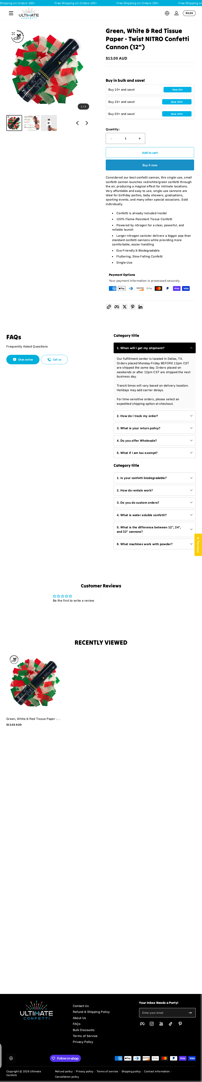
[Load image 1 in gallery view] (14, 123)
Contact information (157, 1071)
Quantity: (113, 129)
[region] (49, 79)
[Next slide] (87, 123)
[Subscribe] (190, 1012)
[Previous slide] (77, 123)
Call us (57, 359)
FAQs (76, 1024)
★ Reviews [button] (198, 545)
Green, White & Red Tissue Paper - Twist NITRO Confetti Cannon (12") (31, 719)
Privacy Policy (83, 1042)
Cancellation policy (67, 1076)
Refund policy (64, 1071)
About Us (79, 1018)
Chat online (25, 359)
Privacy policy (84, 1071)
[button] (167, 13)
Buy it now (149, 165)
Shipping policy (131, 1071)
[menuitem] (102, 1006)
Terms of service (107, 1071)
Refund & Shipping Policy (91, 1012)
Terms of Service (85, 1036)
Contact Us (81, 1006)
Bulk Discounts (83, 1030)
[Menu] (11, 13)
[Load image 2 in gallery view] (31, 123)
